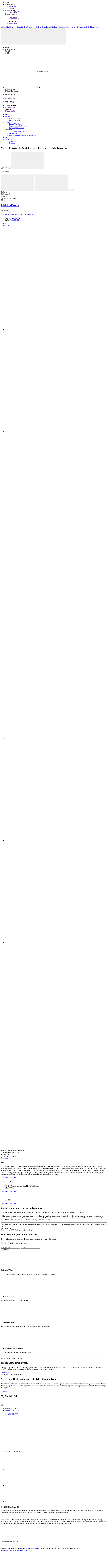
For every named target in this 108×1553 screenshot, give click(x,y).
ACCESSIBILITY (11, 1414)
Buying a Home (14, 118)
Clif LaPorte (10, 205)
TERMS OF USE (11, 1408)
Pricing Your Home (15, 124)
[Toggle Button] (33, 36)
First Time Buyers (15, 120)
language (12, 143)
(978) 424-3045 (15, 218)
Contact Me (9, 139)
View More (4, 1177)
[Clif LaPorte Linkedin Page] (56, 840)
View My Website (29, 214)
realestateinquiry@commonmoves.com (14, 1550)
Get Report (5, 1249)
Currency (12, 141)
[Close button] (27, 160)
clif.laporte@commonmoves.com (12, 214)
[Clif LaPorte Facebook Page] (56, 329)
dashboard (12, 6)
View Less (12, 1177)
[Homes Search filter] (51, 182)
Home (7, 114)
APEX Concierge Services (18, 131)
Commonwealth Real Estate (34, 1548)
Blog (6, 137)
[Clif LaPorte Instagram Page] (56, 738)
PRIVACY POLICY (12, 1410)
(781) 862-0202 (15, 220)
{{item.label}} (14, 12)
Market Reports (14, 133)
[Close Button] (17, 182)
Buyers (7, 116)
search (4, 196)
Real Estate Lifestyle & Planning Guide (22, 135)
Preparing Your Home (16, 128)
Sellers (7, 122)
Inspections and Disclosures (18, 126)
